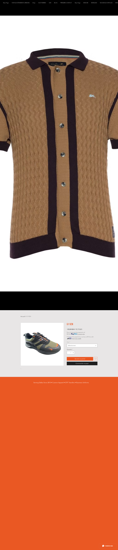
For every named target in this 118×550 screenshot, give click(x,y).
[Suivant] (116, 153)
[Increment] (73, 352)
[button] (20, 3)
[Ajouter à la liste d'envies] (95, 359)
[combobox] (82, 345)
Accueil (23, 316)
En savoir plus (81, 334)
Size (68, 342)
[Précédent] (2, 153)
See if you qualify (76, 338)
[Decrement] (68, 352)
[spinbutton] (70, 352)
